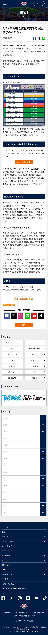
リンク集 (33, 613)
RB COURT (12, 378)
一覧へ (23, 325)
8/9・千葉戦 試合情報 (23, 299)
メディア (35, 372)
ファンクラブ (12, 354)
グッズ (34, 354)
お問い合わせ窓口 (29, 616)
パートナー (12, 372)
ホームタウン (35, 366)
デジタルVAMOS (7, 584)
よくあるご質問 (18, 616)
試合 (12, 348)
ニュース (4, 527)
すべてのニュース (12, 342)
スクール (12, 366)
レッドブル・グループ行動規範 (24, 621)
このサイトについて (9, 613)
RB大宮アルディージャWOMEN (13, 588)
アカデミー (35, 360)
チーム (34, 342)
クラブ (12, 360)
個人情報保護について (23, 613)
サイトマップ (41, 613)
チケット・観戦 (34, 348)
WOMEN (35, 378)
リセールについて (23, 162)
